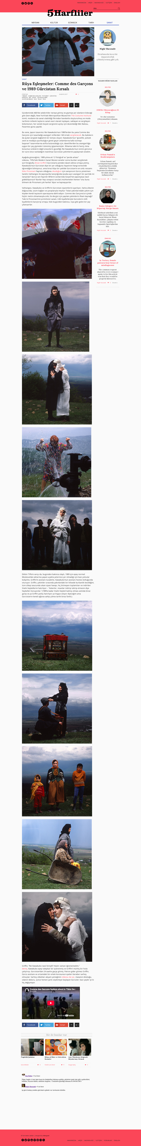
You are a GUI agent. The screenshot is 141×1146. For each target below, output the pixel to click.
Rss (31, 3)
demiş (24, 968)
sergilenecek (75, 135)
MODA (34, 97)
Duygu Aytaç (72, 1065)
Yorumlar (108, 1140)
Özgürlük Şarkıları (28, 1057)
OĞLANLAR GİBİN (42, 97)
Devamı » (115, 123)
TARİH (91, 22)
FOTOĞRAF (45, 96)
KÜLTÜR (54, 22)
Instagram (28, 3)
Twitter (25, 3)
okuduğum (57, 171)
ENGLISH (117, 3)
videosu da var (68, 977)
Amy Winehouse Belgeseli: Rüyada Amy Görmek (78, 1058)
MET (30, 97)
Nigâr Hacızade (108, 48)
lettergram (46, 1136)
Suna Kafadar (25, 1065)
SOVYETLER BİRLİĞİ (27, 99)
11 (64, 1065)
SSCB (35, 99)
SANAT (110, 22)
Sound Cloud (40, 1140)
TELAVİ (39, 99)
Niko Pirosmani (29, 171)
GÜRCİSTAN (53, 96)
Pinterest (37, 1140)
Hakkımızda (81, 3)
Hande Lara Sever (50, 1065)
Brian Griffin (40, 163)
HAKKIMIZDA (71, 1140)
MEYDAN (35, 22)
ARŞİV (90, 3)
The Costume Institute (81, 115)
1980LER (24, 96)
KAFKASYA (25, 97)
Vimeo (34, 1140)
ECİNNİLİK (72, 22)
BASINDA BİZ (99, 3)
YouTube (31, 1140)
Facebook (22, 3)
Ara (119, 8)
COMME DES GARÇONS (34, 96)
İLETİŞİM (109, 3)
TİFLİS (44, 99)
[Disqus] (57, 1098)
